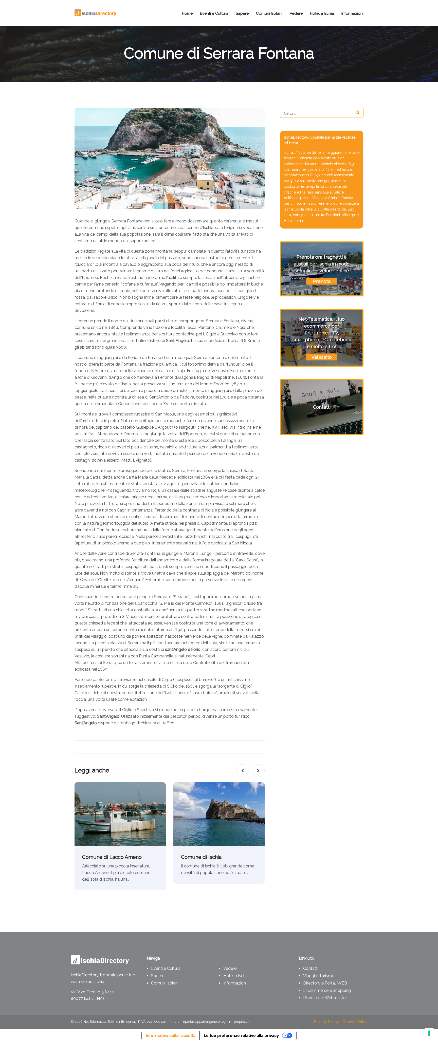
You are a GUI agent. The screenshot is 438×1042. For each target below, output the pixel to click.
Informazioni (235, 983)
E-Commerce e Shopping (327, 990)
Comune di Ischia (201, 857)
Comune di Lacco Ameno (112, 857)
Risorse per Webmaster (325, 997)
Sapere (157, 975)
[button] (242, 770)
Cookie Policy (354, 1021)
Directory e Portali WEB (325, 983)
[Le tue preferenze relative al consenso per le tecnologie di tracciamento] (429, 1033)
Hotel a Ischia (236, 975)
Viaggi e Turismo (318, 975)
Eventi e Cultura (165, 968)
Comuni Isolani (164, 983)
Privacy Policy (326, 1021)
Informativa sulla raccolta (170, 1035)
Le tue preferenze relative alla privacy (241, 1035)
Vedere (229, 968)
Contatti (310, 968)
